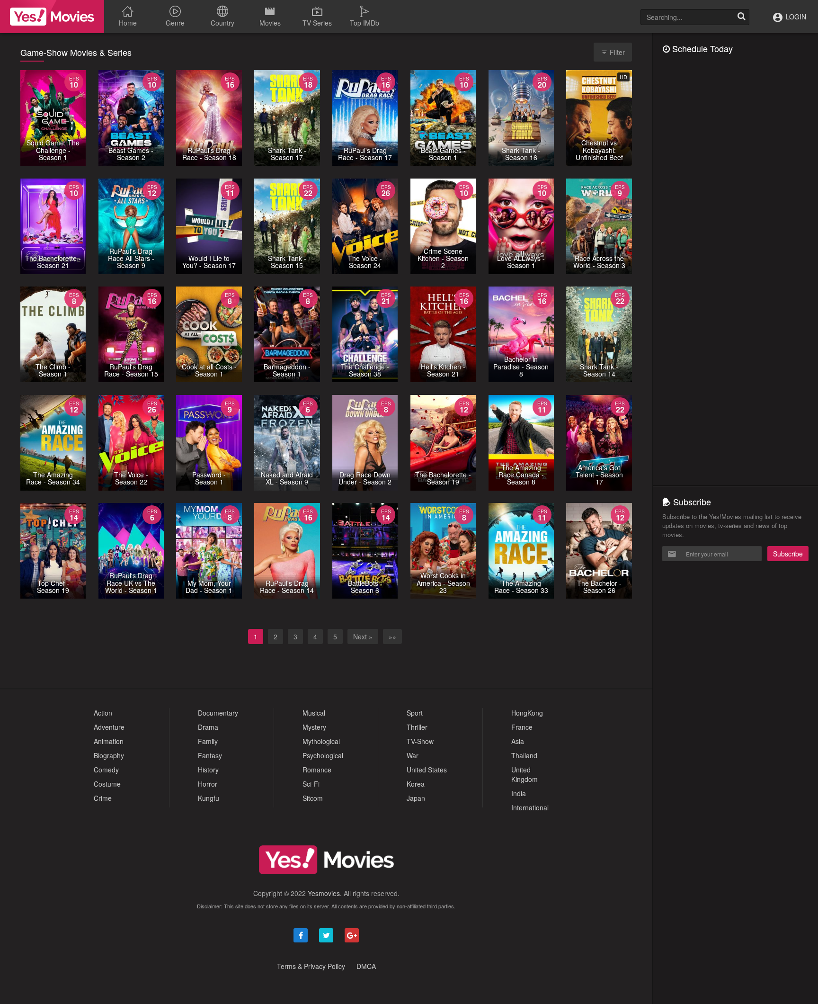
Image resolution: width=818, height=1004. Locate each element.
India (518, 793)
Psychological (322, 755)
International (530, 807)
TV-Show (420, 741)
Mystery (314, 727)
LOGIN (795, 16)
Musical (313, 712)
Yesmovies (324, 893)
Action (103, 712)
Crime (103, 798)
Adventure (109, 727)
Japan (416, 798)
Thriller (417, 727)
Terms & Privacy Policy (311, 966)
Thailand (524, 755)
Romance (316, 769)
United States (427, 769)
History (208, 769)
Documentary (218, 712)
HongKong (527, 712)
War (412, 755)
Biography (109, 755)
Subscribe (788, 553)
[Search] (741, 17)
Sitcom (312, 798)
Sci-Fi (311, 784)
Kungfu (208, 798)
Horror (207, 784)
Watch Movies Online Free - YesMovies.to (52, 17)
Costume (107, 784)
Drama (208, 727)
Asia (517, 741)
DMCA (366, 966)
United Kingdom (524, 774)
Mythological (321, 741)
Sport (415, 712)
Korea (416, 784)
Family (208, 741)
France (522, 727)
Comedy (106, 769)
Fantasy (210, 755)
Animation (109, 741)
